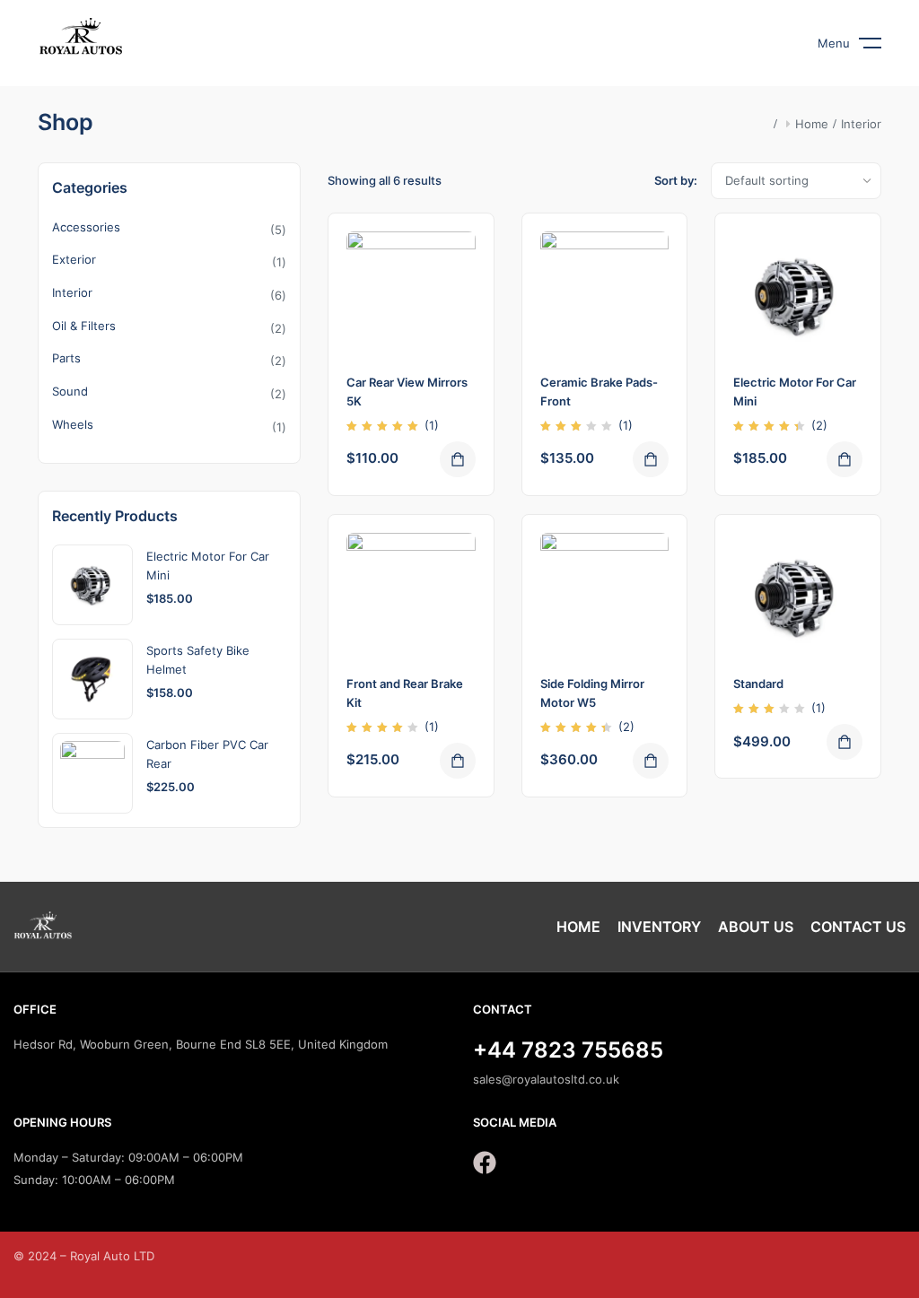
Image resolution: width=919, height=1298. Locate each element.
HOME (578, 927)
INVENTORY (659, 927)
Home (811, 124)
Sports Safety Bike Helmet (197, 659)
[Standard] (797, 597)
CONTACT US (858, 927)
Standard (758, 683)
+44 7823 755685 (568, 1050)
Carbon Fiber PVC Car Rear (207, 754)
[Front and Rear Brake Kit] (411, 597)
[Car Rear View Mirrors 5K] (411, 296)
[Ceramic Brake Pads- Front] (605, 296)
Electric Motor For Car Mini (207, 565)
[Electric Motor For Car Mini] (797, 296)
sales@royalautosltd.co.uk (546, 1079)
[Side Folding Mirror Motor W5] (605, 597)
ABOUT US (755, 927)
